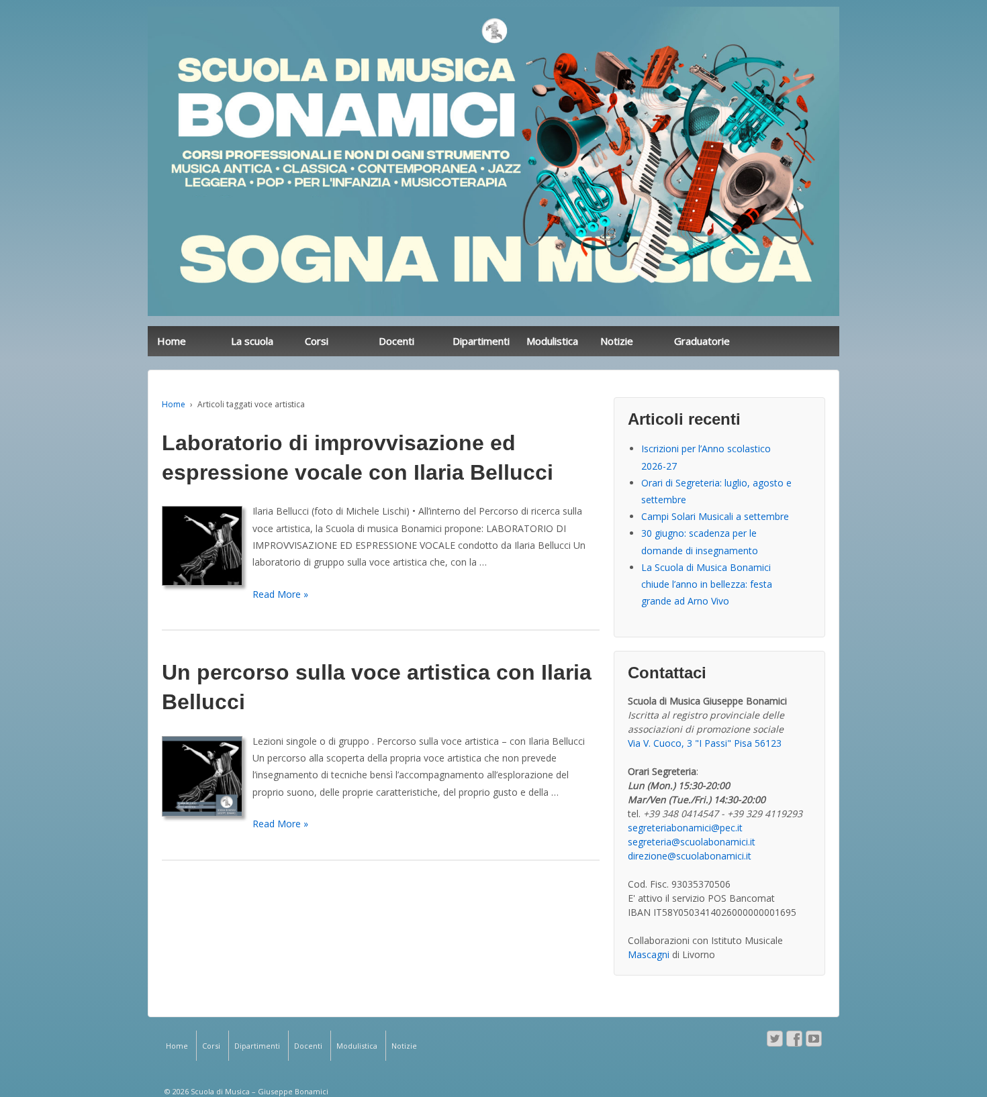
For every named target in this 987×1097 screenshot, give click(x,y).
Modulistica (552, 341)
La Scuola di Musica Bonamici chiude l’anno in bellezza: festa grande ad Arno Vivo (706, 584)
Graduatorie (702, 341)
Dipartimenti (481, 341)
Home (171, 341)
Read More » (280, 594)
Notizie (616, 341)
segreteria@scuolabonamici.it (691, 841)
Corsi (316, 341)
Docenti (396, 341)
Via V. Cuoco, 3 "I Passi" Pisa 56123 (705, 743)
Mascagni (648, 954)
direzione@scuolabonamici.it (689, 855)
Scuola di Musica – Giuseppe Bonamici (258, 1091)
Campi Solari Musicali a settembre (715, 516)
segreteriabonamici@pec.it (685, 827)
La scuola (252, 341)
